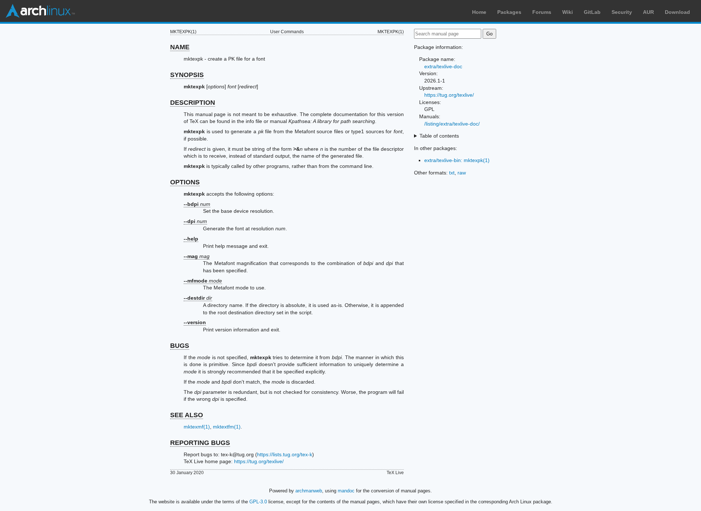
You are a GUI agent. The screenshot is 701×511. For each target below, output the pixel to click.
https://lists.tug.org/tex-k (284, 454)
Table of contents (439, 136)
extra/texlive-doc (443, 66)
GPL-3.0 (258, 501)
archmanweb (308, 490)
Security (622, 12)
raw (461, 173)
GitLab (592, 12)
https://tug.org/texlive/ (259, 461)
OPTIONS (185, 182)
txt (452, 173)
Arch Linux (40, 11)
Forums (541, 12)
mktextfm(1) (227, 427)
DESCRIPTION (192, 102)
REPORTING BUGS (200, 442)
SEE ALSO (186, 415)
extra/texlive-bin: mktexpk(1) (457, 160)
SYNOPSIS (187, 74)
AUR (648, 12)
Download (677, 12)
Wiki (567, 12)
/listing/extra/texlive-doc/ (452, 124)
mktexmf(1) (197, 427)
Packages (509, 12)
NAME (179, 47)
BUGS (179, 345)
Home (479, 12)
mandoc (346, 490)
